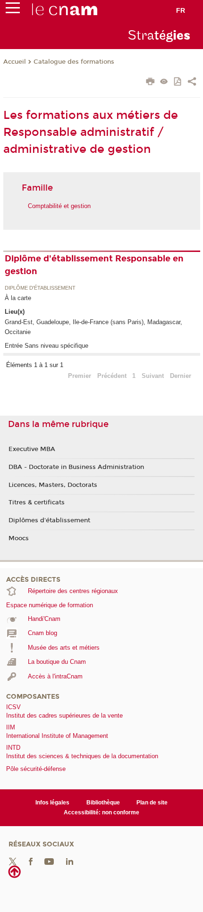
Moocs (18, 538)
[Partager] (192, 82)
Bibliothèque (103, 802)
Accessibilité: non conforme (101, 812)
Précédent (112, 375)
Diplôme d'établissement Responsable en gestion (94, 264)
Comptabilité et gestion (59, 205)
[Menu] (13, 10)
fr (180, 10)
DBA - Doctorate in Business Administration (76, 467)
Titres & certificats (36, 502)
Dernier (180, 375)
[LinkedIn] (70, 861)
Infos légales (52, 802)
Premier (79, 375)
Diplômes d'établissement (49, 520)
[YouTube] (49, 861)
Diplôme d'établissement (40, 288)
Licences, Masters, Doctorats (52, 485)
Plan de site (152, 802)
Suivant (153, 375)
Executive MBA (31, 449)
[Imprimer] (150, 82)
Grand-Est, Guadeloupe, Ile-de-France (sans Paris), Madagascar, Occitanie (93, 326)
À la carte (18, 297)
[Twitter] (12, 861)
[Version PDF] (178, 82)
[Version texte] (164, 82)
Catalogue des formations (74, 62)
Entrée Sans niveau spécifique (46, 345)
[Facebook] (30, 861)
